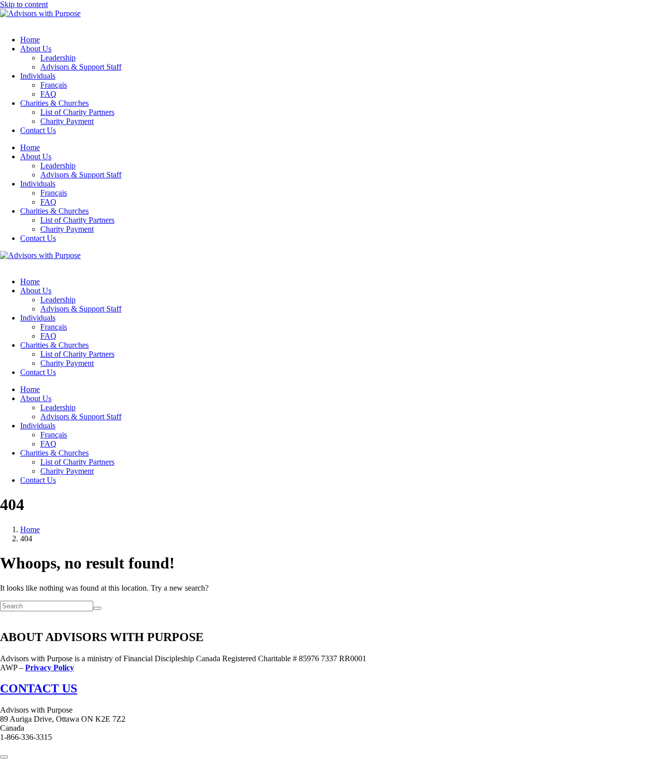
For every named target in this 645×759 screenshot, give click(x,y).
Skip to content (24, 4)
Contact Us (38, 130)
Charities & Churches (54, 103)
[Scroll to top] (4, 756)
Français (53, 85)
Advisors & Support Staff (80, 66)
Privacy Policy (49, 667)
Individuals (37, 76)
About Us (35, 48)
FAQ (48, 94)
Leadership (58, 57)
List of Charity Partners (77, 112)
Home (30, 39)
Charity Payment (67, 121)
